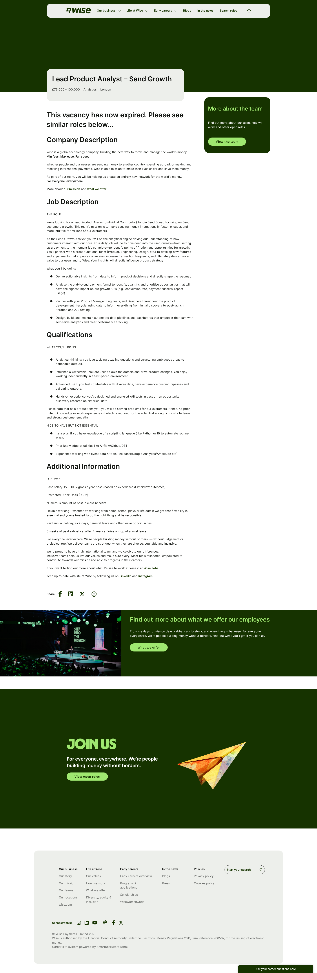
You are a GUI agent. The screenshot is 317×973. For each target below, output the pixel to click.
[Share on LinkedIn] (70, 594)
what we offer (96, 189)
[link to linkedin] (87, 923)
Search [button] (261, 869)
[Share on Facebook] (60, 594)
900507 (219, 938)
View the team (227, 141)
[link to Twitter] (121, 923)
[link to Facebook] (113, 923)
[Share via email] (94, 594)
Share (51, 594)
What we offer (149, 647)
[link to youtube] (94, 923)
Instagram (145, 576)
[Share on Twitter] (82, 594)
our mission (72, 189)
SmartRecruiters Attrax (112, 947)
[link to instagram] (79, 923)
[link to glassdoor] (104, 923)
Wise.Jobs (151, 568)
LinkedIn (125, 576)
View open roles (87, 776)
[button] (119, 10)
